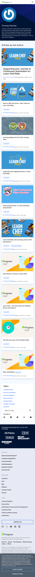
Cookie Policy (5, 515)
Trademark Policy (6, 510)
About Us (4, 542)
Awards (10, 542)
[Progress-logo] (7, 534)
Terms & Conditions (7, 501)
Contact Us (17, 522)
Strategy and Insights (16, 246)
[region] (17, 565)
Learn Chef (6, 109)
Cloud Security (6, 470)
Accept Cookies (17, 569)
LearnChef (6, 406)
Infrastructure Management (9, 455)
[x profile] (24, 417)
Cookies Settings (17, 574)
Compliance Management (9, 458)
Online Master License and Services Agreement (15, 507)
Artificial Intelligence (8, 395)
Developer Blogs (7, 401)
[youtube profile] (31, 417)
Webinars (4, 487)
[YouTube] (11, 527)
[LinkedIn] (19, 527)
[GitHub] (3, 527)
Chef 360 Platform (8, 389)
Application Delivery (7, 467)
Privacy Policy (5, 504)
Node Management (7, 464)
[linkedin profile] (11, 417)
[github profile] (4, 417)
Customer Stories (6, 490)
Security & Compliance (9, 392)
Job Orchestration (7, 461)
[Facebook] (15, 527)
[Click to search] (30, 410)
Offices (9, 544)
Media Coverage (27, 542)
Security (4, 492)
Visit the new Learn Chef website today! (16, 340)
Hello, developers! (9, 372)
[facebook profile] (17, 417)
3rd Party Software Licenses (9, 512)
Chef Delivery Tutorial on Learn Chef (15, 274)
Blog (3, 484)
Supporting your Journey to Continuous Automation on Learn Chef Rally (17, 71)
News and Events (8, 398)
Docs (3, 481)
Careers (4, 544)
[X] (7, 527)
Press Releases (17, 542)
